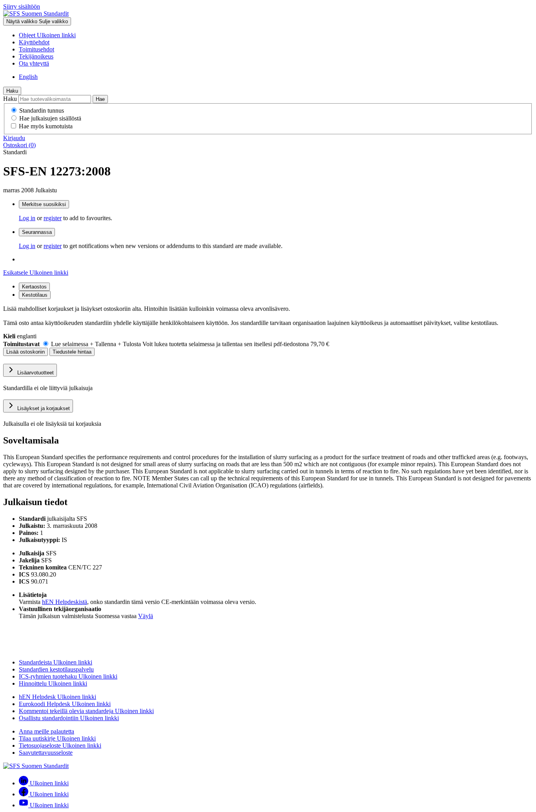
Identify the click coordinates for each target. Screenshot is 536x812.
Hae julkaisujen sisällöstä (50, 118)
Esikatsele (35, 272)
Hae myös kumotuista (46, 126)
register (53, 218)
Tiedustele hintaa (72, 352)
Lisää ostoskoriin (25, 352)
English (28, 76)
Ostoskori (19, 145)
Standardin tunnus (41, 110)
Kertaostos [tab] (34, 287)
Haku (12, 91)
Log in (27, 218)
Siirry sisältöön (21, 6)
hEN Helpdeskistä (64, 602)
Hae (100, 99)
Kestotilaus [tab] (34, 295)
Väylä (145, 616)
